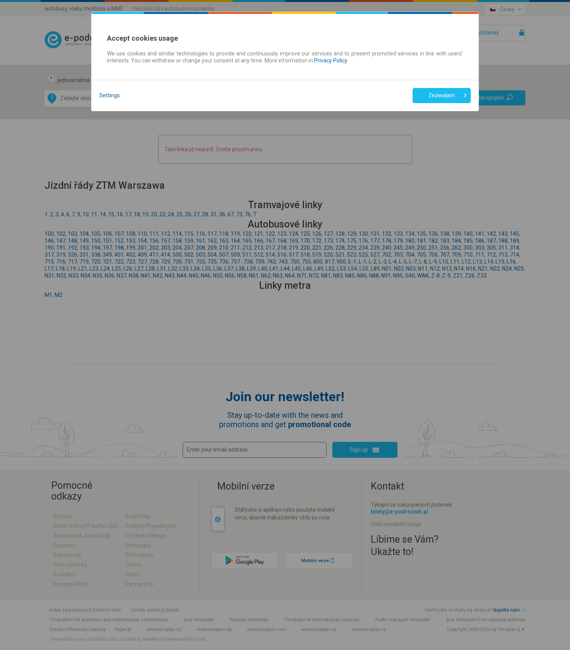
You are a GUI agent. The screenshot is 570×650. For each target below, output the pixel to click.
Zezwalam (441, 95)
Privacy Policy (330, 60)
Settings (109, 95)
